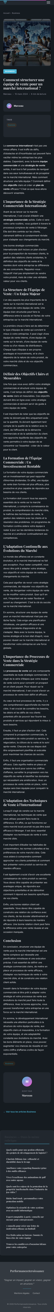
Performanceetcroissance (27, 1271)
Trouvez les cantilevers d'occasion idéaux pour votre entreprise (26, 1245)
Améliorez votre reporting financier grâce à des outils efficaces (26, 1169)
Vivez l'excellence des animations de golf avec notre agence (26, 1178)
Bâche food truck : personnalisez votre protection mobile (24, 1200)
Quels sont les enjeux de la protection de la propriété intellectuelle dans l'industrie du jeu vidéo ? (27, 1189)
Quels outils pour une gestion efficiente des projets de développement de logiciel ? (26, 1151)
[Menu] (48, 2)
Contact (36, 1293)
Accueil (6, 13)
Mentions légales (21, 1293)
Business (16, 13)
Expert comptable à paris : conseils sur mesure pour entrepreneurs (25, 1218)
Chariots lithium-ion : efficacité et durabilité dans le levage (22, 1160)
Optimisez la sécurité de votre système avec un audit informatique (25, 1209)
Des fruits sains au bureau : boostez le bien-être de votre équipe (24, 1236)
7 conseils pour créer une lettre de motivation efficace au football (22, 1227)
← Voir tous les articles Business (19, 1111)
